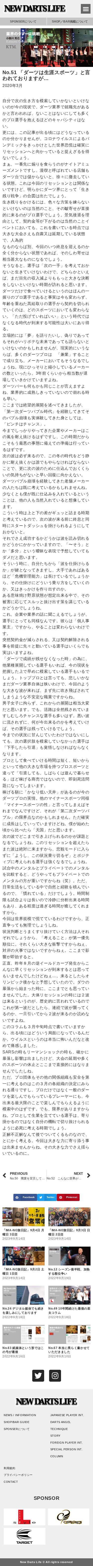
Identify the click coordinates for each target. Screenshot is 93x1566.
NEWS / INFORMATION (20, 1415)
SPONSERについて (23, 21)
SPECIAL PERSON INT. (66, 1449)
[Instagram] (55, 1376)
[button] (86, 9)
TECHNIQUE (59, 1428)
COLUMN (56, 1456)
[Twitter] (38, 1376)
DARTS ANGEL (60, 1422)
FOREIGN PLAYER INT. (66, 1442)
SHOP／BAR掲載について (70, 21)
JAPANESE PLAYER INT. (67, 1415)
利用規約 (9, 1468)
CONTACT (11, 1481)
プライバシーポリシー (18, 1474)
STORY (55, 1435)
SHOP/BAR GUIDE (17, 1422)
